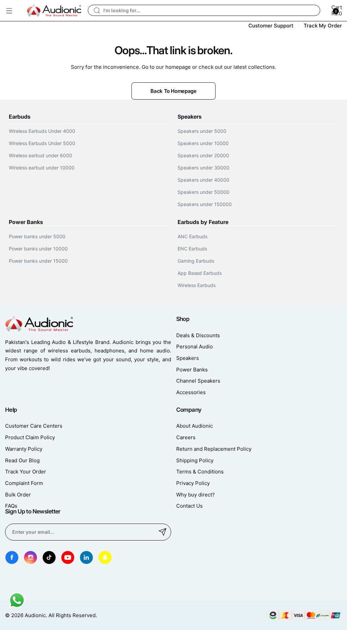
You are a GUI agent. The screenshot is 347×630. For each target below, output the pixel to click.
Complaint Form (24, 483)
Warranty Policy (23, 449)
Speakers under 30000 (203, 167)
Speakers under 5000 (202, 131)
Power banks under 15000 (38, 261)
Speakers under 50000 (203, 192)
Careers (186, 437)
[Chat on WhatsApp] (16, 607)
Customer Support (270, 25)
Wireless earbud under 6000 (40, 155)
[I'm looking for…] (96, 10)
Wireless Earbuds (197, 285)
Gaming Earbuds (196, 261)
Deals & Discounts (198, 335)
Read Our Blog (22, 460)
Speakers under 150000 (205, 204)
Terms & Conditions (200, 471)
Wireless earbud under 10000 (42, 167)
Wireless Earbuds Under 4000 (42, 131)
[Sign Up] (162, 532)
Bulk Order (18, 494)
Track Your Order (25, 471)
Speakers (187, 358)
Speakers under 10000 (203, 143)
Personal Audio (194, 346)
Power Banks (192, 369)
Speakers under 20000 (203, 155)
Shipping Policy (194, 460)
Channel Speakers (198, 381)
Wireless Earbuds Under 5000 (42, 143)
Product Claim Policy (30, 437)
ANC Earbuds (192, 236)
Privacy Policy (193, 483)
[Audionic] (53, 10)
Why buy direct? (195, 494)
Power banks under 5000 (37, 236)
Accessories (191, 392)
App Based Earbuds (200, 273)
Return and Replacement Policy (213, 449)
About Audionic (194, 426)
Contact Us (189, 506)
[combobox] (204, 10)
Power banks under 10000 (38, 248)
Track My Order (323, 25)
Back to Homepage (173, 91)
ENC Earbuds (192, 248)
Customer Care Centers (33, 426)
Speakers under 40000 (203, 180)
